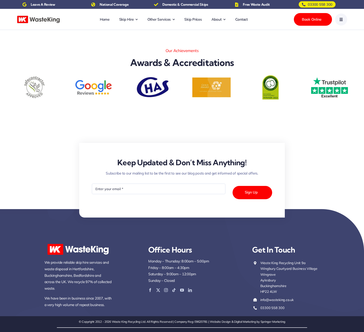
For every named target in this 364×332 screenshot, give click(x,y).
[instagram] (166, 290)
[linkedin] (190, 290)
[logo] (38, 16)
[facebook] (150, 290)
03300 (265, 308)
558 (274, 308)
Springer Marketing (273, 322)
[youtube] (182, 290)
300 (281, 308)
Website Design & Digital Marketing (233, 322)
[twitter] (158, 290)
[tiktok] (174, 290)
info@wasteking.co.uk (277, 300)
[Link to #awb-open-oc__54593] (341, 19)
